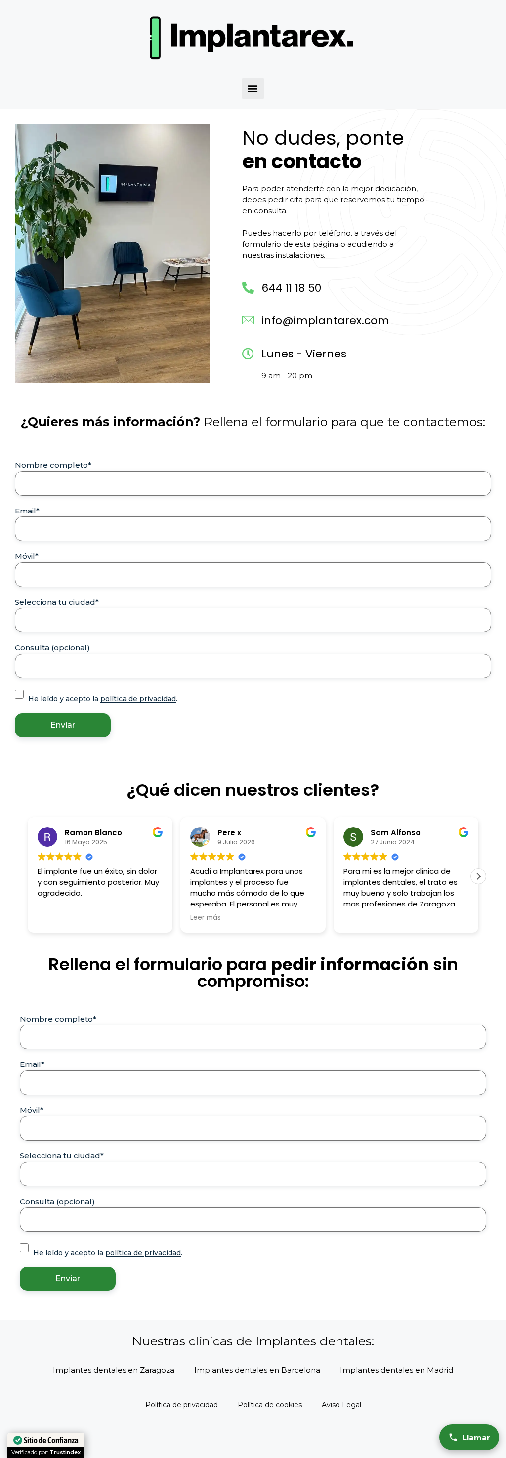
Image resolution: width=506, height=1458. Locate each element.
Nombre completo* (53, 465)
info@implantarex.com (325, 320)
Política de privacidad (181, 1404)
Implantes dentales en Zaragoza (113, 1370)
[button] (253, 88)
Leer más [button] (205, 917)
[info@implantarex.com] (248, 320)
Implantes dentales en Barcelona (257, 1370)
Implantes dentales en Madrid (396, 1370)
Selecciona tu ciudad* (57, 602)
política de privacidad (138, 698)
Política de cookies (270, 1404)
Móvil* (27, 556)
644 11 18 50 (291, 288)
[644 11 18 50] (248, 288)
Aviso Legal (341, 1404)
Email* (27, 510)
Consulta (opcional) (52, 647)
